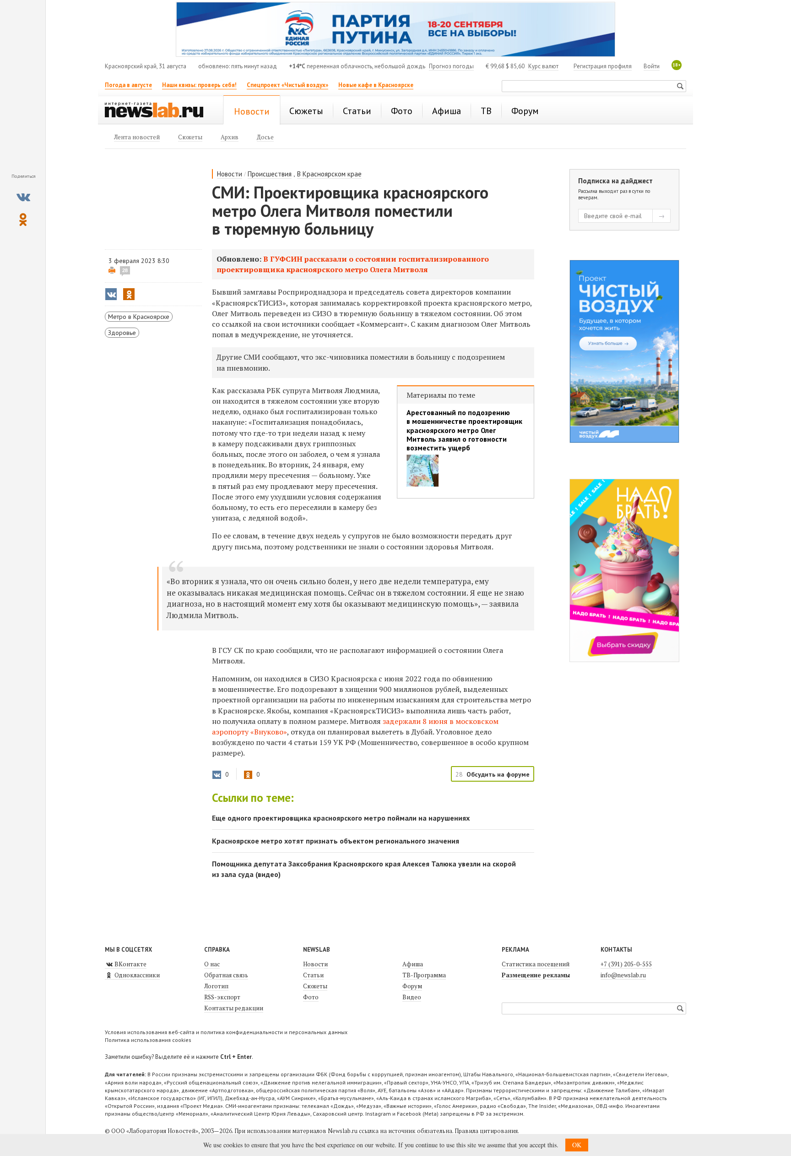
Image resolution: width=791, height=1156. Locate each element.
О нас (212, 964)
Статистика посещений (535, 964)
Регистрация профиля (603, 66)
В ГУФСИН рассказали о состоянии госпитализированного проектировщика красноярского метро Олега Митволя (353, 264)
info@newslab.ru (623, 975)
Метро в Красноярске (138, 316)
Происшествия (270, 174)
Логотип (216, 986)
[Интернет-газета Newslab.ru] (158, 111)
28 (125, 270)
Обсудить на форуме (498, 774)
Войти (652, 66)
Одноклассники (136, 975)
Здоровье (122, 333)
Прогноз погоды (451, 66)
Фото (311, 997)
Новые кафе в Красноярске (375, 85)
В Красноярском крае (329, 174)
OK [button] (576, 1144)
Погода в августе (128, 85)
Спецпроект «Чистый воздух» (287, 85)
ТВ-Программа (424, 975)
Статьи (313, 975)
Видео (411, 997)
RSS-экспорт (222, 997)
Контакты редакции (233, 1008)
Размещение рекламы (536, 975)
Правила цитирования (486, 1131)
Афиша (412, 964)
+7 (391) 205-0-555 (626, 964)
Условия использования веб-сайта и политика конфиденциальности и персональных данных (226, 1032)
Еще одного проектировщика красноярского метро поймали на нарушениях (341, 817)
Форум (412, 986)
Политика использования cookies (148, 1039)
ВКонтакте (129, 964)
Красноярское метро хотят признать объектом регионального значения (335, 840)
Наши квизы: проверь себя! (199, 85)
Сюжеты (315, 986)
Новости (229, 174)
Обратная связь (226, 975)
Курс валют (543, 66)
